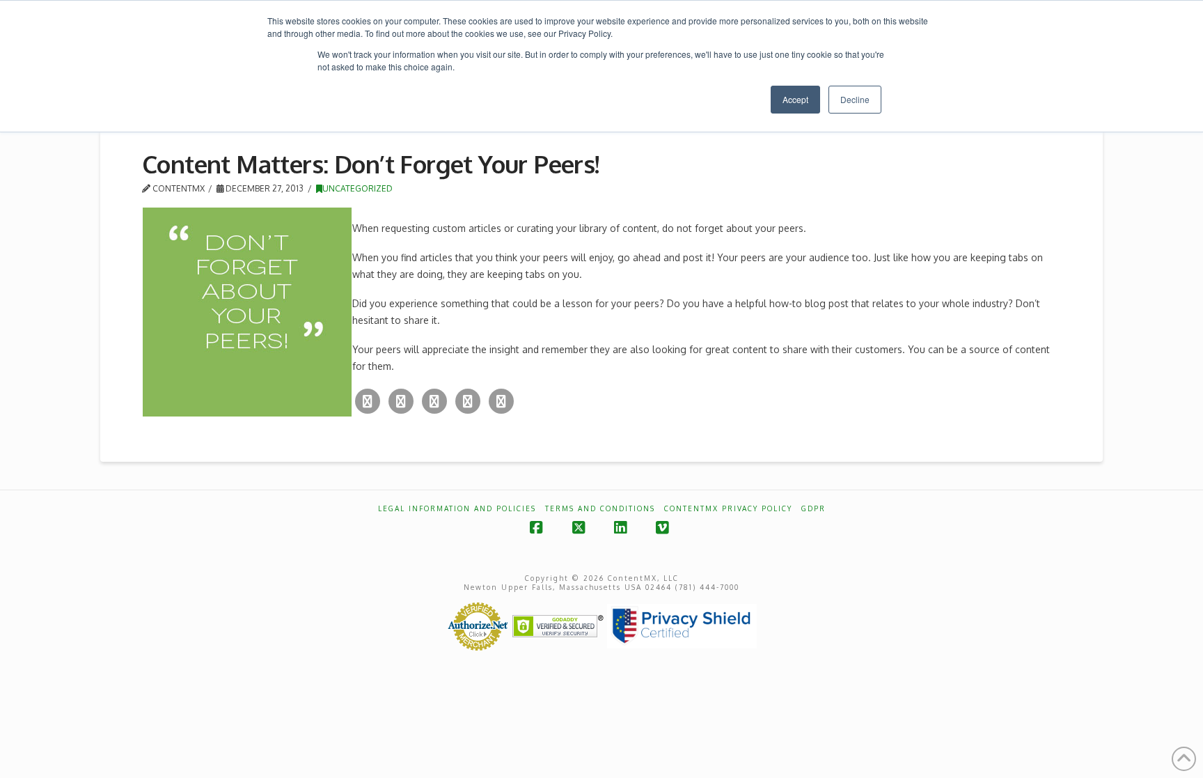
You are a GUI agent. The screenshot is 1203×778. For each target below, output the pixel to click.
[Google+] (434, 401)
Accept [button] (795, 99)
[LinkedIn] (467, 401)
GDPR (813, 508)
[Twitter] (367, 401)
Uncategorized (357, 188)
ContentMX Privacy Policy (728, 508)
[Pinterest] (501, 401)
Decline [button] (855, 99)
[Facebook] (401, 401)
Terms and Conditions (600, 508)
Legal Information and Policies (457, 508)
